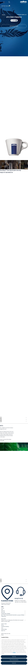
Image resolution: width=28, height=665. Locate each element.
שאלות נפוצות (4, 629)
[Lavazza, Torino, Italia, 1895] (23, 2)
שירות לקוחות (19, 598)
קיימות (2, 625)
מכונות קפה (3, 618)
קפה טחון (3, 612)
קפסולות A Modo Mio (5, 613)
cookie (14, 652)
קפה (2, 609)
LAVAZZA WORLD (5, 626)
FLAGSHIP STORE (7, 601)
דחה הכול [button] (14, 663)
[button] (9, 2)
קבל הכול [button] (14, 656)
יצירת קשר (3, 630)
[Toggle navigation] (4, 2)
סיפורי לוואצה (4, 623)
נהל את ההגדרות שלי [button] (14, 659)
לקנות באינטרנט (14, 26)
